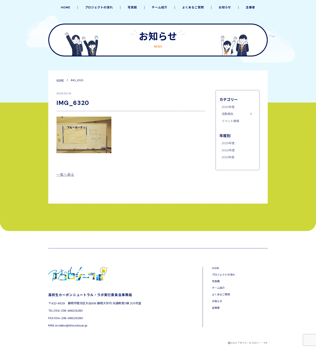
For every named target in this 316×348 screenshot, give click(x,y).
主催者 (250, 7)
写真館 (132, 7)
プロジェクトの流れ (99, 7)
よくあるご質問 (193, 7)
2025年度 (228, 107)
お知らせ (225, 7)
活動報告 (227, 114)
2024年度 (228, 150)
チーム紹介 (159, 7)
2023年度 (228, 157)
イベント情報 (230, 121)
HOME (65, 7)
